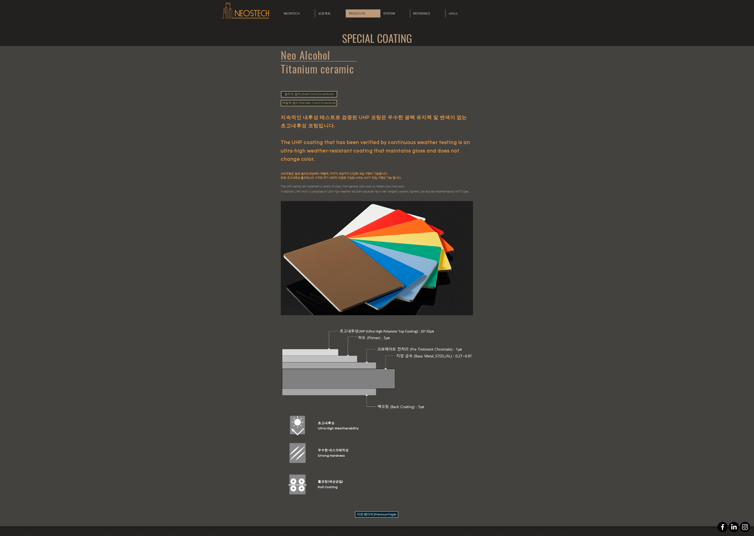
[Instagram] (745, 527)
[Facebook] (722, 527)
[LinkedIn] (734, 527)
